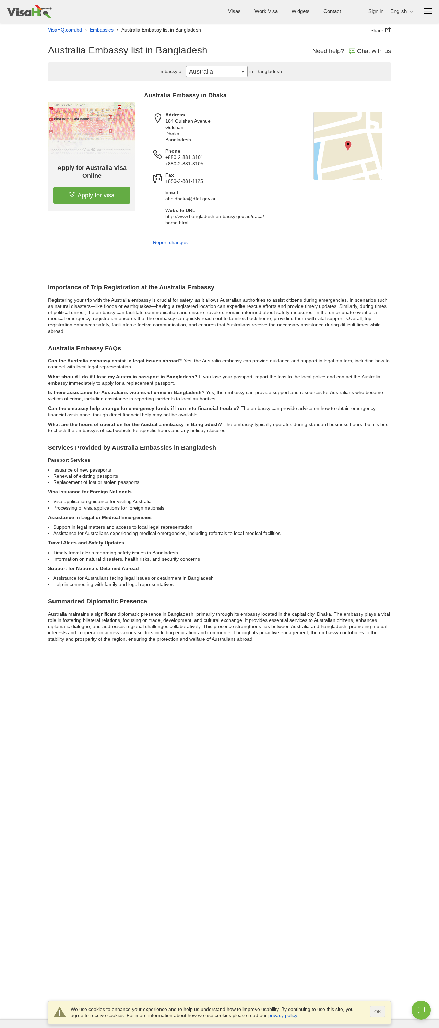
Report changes (170, 242)
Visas (234, 11)
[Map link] (347, 146)
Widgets (301, 11)
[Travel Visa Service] (29, 11)
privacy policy (282, 1015)
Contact (332, 11)
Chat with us (374, 51)
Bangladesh (265, 71)
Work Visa (266, 11)
